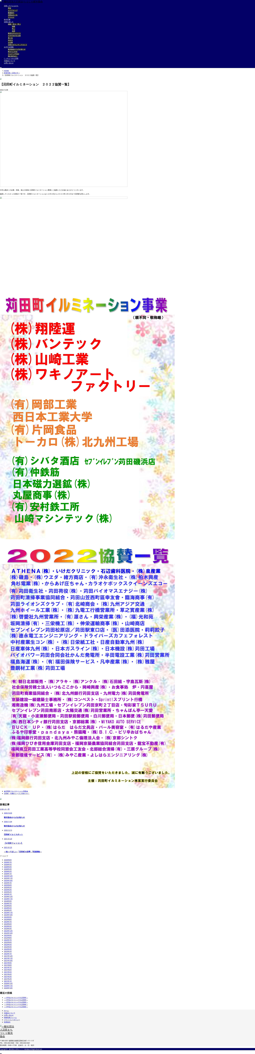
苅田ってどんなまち (11, 6)
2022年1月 (8, 954)
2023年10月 (8, 915)
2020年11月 (8, 986)
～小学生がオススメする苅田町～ (16, 998)
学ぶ (13, 29)
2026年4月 (8, 867)
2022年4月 (8, 947)
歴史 (9, 8)
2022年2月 (8, 951)
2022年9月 (8, 935)
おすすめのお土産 (14, 36)
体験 (13, 26)
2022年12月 (8, 931)
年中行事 (7, 19)
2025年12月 (8, 876)
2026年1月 (8, 874)
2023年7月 (8, 922)
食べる (10, 38)
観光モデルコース (14, 33)
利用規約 (7, 1022)
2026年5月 (8, 864)
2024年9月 (8, 901)
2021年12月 (8, 956)
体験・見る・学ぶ (14, 24)
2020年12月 (8, 983)
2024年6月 (8, 906)
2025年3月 (8, 890)
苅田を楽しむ (9, 22)
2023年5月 (8, 926)
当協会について (9, 61)
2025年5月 (8, 887)
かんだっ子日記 (13, 54)
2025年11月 (8, 878)
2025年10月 (8, 880)
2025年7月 (8, 883)
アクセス (11, 17)
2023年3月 (8, 928)
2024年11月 (8, 899)
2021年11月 (8, 958)
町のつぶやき (13, 52)
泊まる (10, 40)
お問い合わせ (9, 63)
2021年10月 (8, 960)
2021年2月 (8, 979)
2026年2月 (8, 871)
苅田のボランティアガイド (17, 45)
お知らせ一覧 (5, 809)
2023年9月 (8, 917)
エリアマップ (13, 10)
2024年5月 (8, 908)
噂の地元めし (13, 56)
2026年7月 (8, 862)
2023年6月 (8, 924)
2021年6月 (8, 970)
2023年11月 (8, 912)
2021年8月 (8, 965)
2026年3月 (8, 869)
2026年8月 (8, 860)
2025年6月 (8, 885)
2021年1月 (8, 981)
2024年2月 (8, 910)
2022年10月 (8, 933)
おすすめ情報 (9, 47)
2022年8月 (8, 938)
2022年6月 (8, 942)
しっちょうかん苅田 (11, 58)
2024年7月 (8, 903)
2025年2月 (8, 892)
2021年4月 (8, 974)
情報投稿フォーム (10, 1017)
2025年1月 (8, 894)
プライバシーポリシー (12, 1020)
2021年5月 (8, 972)
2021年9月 (8, 963)
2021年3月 (8, 976)
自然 (13, 31)
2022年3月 (8, 949)
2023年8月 (8, 919)
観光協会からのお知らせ (17, 49)
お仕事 (10, 42)
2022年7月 (8, 940)
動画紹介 (11, 13)
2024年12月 (8, 896)
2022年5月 (8, 944)
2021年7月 (8, 967)
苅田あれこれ (13, 15)
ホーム (6, 1011)
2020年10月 (8, 988)
